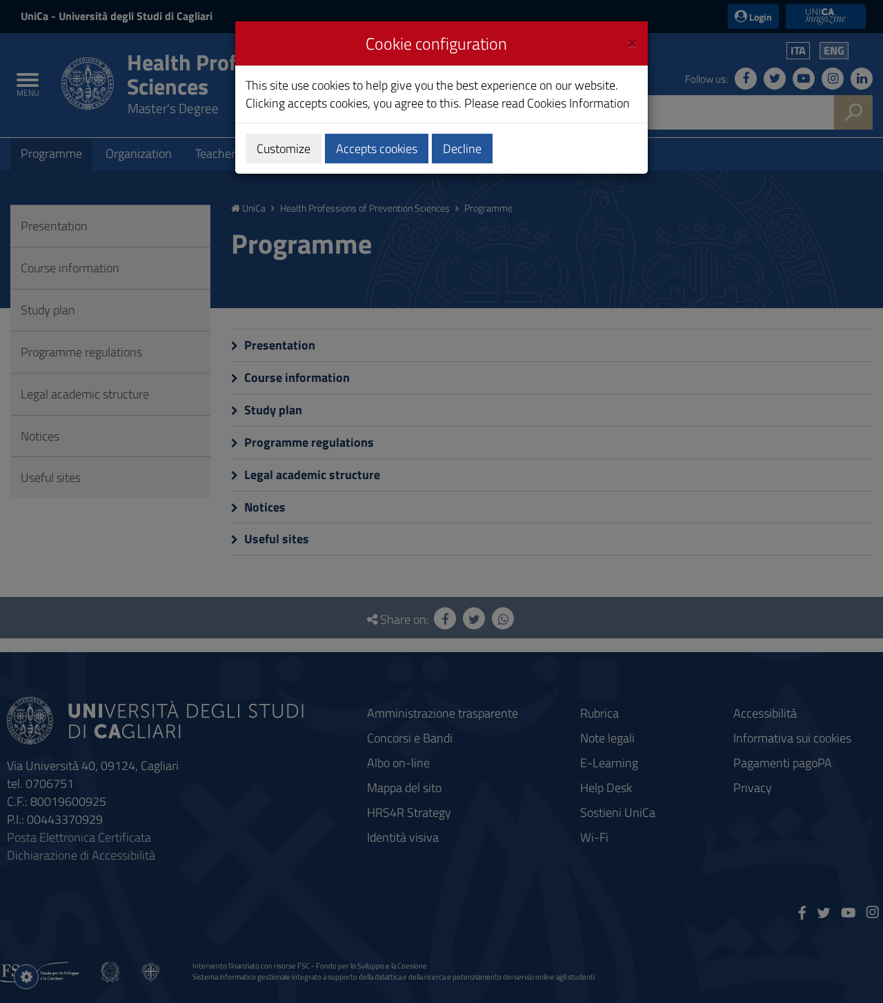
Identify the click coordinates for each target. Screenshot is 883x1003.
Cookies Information (578, 103)
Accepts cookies (376, 148)
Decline (462, 148)
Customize (283, 148)
